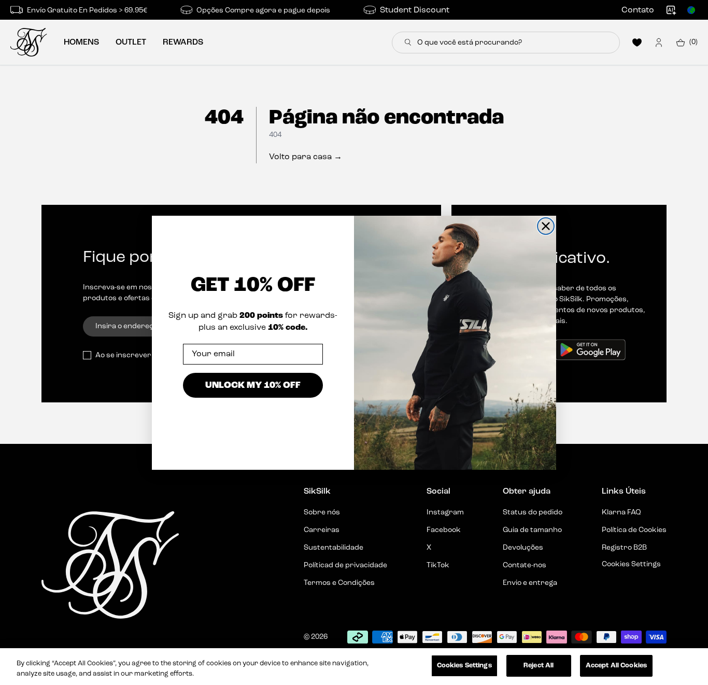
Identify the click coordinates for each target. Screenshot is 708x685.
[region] (354, 666)
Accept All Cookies (616, 665)
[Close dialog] (545, 226)
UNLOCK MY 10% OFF (253, 384)
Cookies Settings (464, 665)
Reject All (538, 665)
